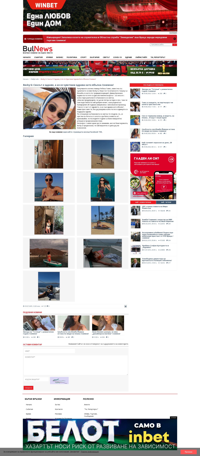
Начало (27, 57)
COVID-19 (117, 57)
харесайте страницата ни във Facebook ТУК (82, 132)
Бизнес (59, 57)
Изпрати (28, 388)
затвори (173, 417)
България (94, 57)
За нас (57, 404)
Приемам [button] (188, 452)
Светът (106, 57)
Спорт (83, 57)
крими (49, 57)
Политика (72, 57)
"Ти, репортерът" (91, 409)
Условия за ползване (63, 418)
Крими (28, 414)
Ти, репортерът (158, 57)
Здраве (128, 57)
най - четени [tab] (166, 202)
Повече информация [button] (90, 452)
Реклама (58, 414)
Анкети (87, 404)
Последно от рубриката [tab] (153, 85)
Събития (29, 409)
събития (38, 57)
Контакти (58, 409)
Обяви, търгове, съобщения (90, 415)
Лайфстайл (141, 57)
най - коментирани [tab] (143, 202)
